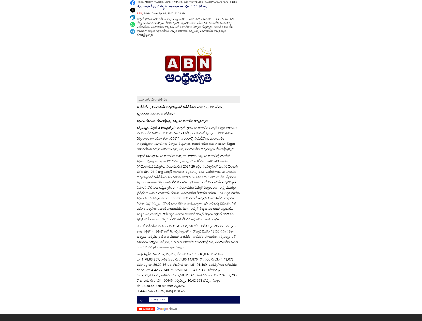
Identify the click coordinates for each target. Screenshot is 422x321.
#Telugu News (158, 299)
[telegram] (132, 31)
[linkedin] (132, 17)
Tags (140, 300)
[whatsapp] (132, 24)
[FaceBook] (132, 2)
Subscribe (148, 309)
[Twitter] (132, 10)
